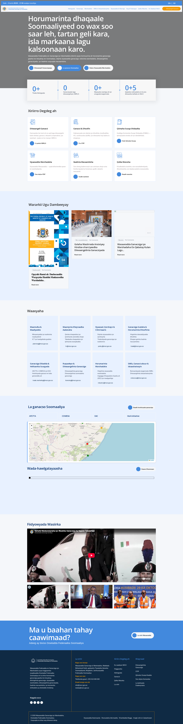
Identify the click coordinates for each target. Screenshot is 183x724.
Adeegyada (71, 8)
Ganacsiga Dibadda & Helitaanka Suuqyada (39, 365)
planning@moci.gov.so (40, 344)
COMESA (66, 416)
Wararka (120, 240)
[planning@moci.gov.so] (31, 343)
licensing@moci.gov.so (73, 380)
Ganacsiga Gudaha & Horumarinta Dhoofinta (138, 328)
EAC (96, 416)
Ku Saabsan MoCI (154, 8)
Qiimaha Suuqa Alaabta (144, 675)
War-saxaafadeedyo (81, 240)
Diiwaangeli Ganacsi (39, 128)
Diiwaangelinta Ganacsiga (141, 666)
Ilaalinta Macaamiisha (83, 162)
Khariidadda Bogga (125, 718)
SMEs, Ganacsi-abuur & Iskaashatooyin (138, 365)
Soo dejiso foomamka (143, 679)
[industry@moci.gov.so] (96, 383)
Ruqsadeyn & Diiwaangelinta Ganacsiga (74, 365)
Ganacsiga (79, 8)
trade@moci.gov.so (137, 346)
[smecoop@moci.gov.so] (129, 378)
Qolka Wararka (142, 8)
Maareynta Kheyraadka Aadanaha (73, 328)
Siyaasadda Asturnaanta (92, 718)
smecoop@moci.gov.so (138, 378)
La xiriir (116, 684)
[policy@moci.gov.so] (96, 346)
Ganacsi (117, 676)
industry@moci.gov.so (105, 383)
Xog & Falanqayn (131, 8)
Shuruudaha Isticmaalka (109, 718)
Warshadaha (88, 8)
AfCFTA (32, 416)
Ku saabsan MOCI (120, 665)
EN (169, 3)
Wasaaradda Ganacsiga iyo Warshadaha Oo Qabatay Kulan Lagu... (133, 247)
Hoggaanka (118, 669)
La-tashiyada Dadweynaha (140, 684)
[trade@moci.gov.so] (129, 346)
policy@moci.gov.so (105, 346)
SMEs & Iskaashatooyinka (101, 8)
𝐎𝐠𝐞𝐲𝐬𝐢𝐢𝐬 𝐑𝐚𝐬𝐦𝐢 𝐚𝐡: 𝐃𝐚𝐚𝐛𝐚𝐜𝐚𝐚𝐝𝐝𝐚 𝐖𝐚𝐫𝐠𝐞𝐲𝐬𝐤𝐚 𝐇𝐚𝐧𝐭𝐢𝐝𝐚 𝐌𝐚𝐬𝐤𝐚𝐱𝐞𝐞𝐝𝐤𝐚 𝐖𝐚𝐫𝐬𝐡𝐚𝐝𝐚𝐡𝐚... (48, 277)
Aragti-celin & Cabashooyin (142, 718)
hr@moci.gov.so (70, 346)
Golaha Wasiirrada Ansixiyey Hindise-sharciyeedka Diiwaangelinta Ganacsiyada (89, 247)
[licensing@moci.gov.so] (63, 380)
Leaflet (152, 460)
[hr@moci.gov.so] (63, 346)
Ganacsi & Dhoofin (81, 128)
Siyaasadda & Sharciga (118, 8)
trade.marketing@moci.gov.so (43, 380)
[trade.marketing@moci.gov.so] (31, 380)
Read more (35, 285)
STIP (137, 671)
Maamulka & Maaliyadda (35, 328)
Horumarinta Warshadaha (101, 365)
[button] (31, 425)
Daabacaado (36, 270)
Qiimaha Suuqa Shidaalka (128, 128)
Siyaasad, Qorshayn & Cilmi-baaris (105, 328)
